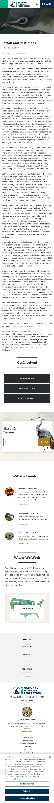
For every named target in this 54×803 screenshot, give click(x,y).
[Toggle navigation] (4, 4)
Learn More (22, 504)
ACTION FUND (27, 669)
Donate (47, 4)
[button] (44, 442)
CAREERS (27, 677)
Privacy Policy (28, 740)
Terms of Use (28, 737)
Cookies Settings (27, 784)
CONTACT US (27, 647)
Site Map (28, 747)
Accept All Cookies (27, 798)
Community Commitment (28, 753)
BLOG (27, 662)
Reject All (27, 791)
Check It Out (23, 544)
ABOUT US (27, 639)
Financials (28, 750)
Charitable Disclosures (28, 744)
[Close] (50, 757)
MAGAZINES (27, 654)
